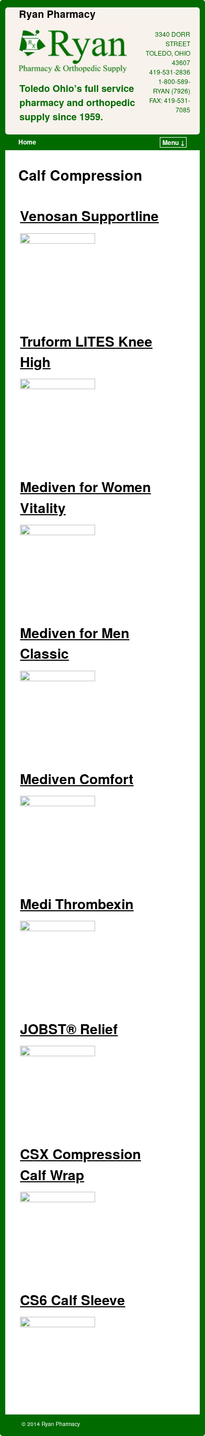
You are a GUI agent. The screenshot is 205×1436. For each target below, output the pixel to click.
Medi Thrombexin (77, 903)
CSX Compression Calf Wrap (80, 1163)
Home (27, 142)
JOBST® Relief (69, 1028)
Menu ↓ (173, 142)
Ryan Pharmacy (57, 13)
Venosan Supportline (89, 215)
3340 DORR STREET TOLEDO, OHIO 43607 (168, 48)
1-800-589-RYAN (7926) (171, 86)
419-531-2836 (169, 71)
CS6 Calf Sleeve (72, 1299)
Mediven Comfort (77, 778)
